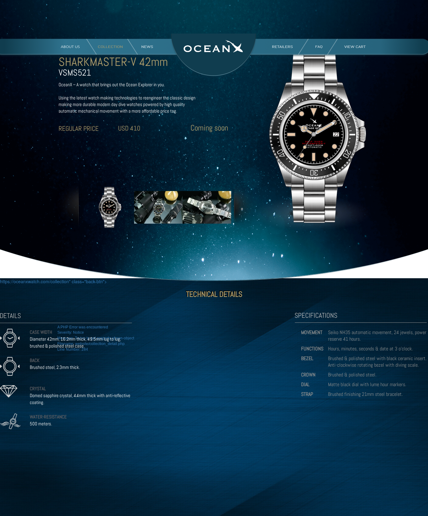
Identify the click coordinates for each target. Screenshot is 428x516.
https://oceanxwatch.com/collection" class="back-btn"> (53, 281)
